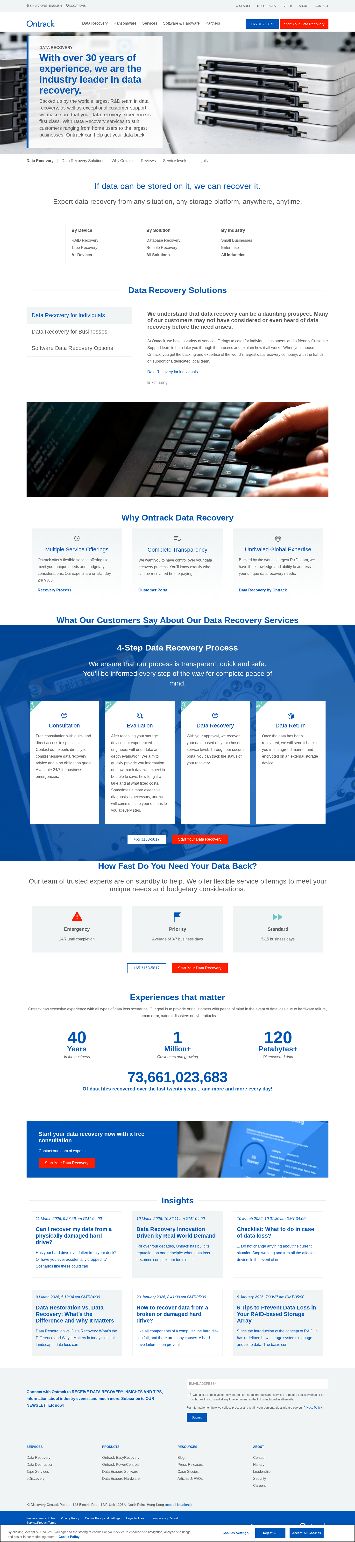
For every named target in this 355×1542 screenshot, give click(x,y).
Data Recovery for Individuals (172, 372)
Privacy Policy (313, 1407)
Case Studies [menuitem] (188, 1471)
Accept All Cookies (306, 1533)
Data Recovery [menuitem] (38, 1457)
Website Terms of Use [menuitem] (41, 1518)
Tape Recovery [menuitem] (84, 248)
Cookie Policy (69, 1537)
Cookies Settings (235, 1533)
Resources (266, 6)
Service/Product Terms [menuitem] (41, 1522)
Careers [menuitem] (259, 1485)
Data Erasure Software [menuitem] (120, 1471)
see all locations (178, 1505)
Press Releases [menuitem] (190, 1464)
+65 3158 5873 (262, 24)
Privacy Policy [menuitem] (70, 1518)
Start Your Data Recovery (304, 24)
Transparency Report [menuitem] (164, 1518)
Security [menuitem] (259, 1478)
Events (287, 6)
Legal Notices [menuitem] (135, 1518)
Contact (321, 6)
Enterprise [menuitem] (230, 248)
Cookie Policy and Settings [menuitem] (102, 1518)
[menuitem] (81, 255)
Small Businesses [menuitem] (236, 240)
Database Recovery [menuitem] (163, 240)
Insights (201, 161)
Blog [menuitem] (181, 1457)
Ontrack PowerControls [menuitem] (120, 1464)
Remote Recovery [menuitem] (161, 248)
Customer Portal (153, 590)
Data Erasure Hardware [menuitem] (121, 1478)
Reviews (148, 161)
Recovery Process (54, 590)
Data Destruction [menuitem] (40, 1464)
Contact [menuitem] (259, 1457)
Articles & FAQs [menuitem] (190, 1478)
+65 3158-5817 (147, 839)
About (304, 6)
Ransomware (125, 23)
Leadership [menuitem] (261, 1471)
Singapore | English (46, 5)
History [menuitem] (258, 1464)
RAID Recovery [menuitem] (84, 240)
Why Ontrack (123, 161)
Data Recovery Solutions (83, 161)
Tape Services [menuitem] (38, 1471)
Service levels (175, 161)
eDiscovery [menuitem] (36, 1478)
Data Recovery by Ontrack (263, 590)
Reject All (270, 1533)
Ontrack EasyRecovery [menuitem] (121, 1457)
